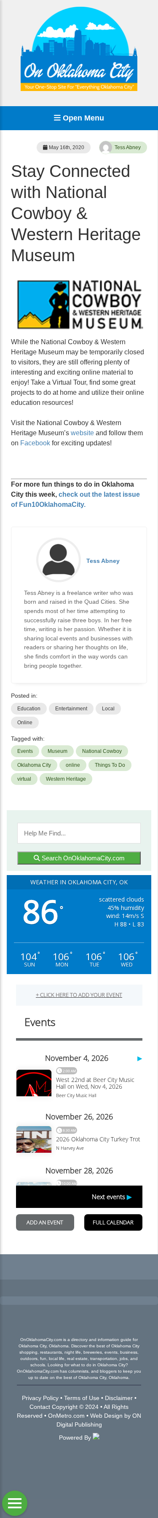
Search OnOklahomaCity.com (82, 858)
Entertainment (71, 709)
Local (108, 709)
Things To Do (110, 765)
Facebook (35, 443)
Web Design (106, 1415)
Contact (39, 1406)
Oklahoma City (34, 765)
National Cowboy (102, 751)
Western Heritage (66, 779)
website (82, 432)
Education (28, 709)
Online (24, 723)
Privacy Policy (40, 1398)
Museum (57, 751)
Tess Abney (128, 147)
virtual (24, 779)
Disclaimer (119, 1398)
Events (25, 751)
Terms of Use (81, 1398)
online (73, 765)
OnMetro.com (66, 1415)
